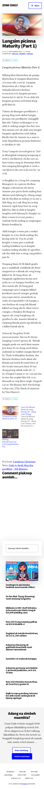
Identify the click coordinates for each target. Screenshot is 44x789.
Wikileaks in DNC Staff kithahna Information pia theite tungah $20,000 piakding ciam (21, 610)
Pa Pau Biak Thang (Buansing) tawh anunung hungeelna (20, 597)
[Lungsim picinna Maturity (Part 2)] (10, 410)
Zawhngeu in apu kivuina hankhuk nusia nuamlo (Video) (20, 586)
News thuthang (21, 750)
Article (15, 54)
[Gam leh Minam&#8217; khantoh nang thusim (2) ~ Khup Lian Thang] (30, 416)
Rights (25, 784)
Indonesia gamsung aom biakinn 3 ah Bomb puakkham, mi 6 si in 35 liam (22, 670)
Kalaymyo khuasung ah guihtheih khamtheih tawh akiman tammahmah (19, 647)
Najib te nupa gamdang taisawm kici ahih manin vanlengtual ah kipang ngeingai (22, 695)
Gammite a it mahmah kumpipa (21, 658)
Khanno (22, 54)
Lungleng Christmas (24, 461)
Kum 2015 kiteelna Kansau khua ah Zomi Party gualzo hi (21, 683)
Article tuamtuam (22, 756)
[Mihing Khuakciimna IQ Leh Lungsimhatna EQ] (10, 433)
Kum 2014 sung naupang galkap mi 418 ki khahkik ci (21, 622)
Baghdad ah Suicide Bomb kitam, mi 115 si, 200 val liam (22, 634)
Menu (37, 5)
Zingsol (30, 54)
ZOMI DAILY (10, 5)
